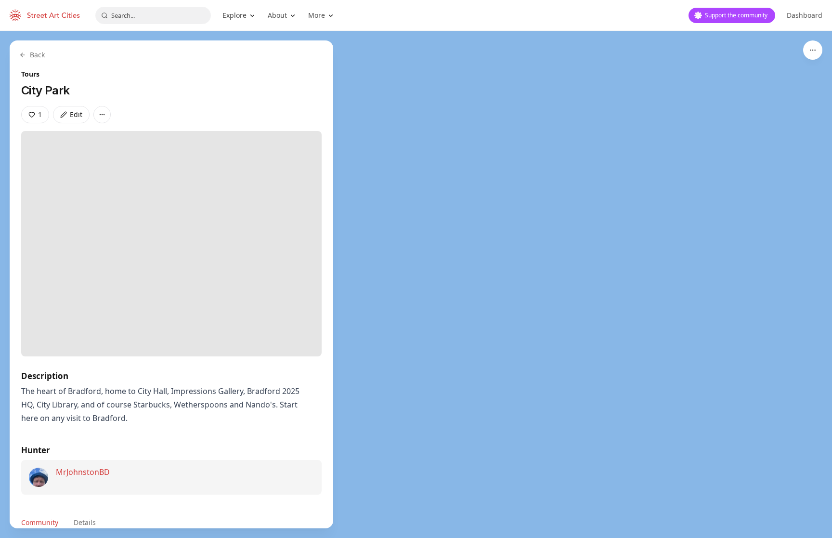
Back (37, 54)
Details (85, 522)
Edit (76, 114)
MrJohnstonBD (83, 472)
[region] (416, 284)
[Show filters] (812, 50)
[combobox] (153, 15)
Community (39, 522)
